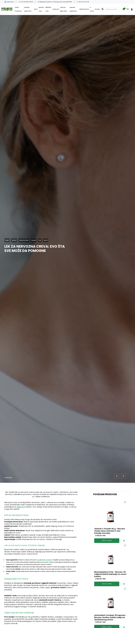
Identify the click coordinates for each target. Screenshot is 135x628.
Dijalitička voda (48, 9)
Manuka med (41, 9)
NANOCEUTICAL (84, 9)
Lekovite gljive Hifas (63, 9)
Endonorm (56, 9)
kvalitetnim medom (44, 560)
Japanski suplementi (73, 9)
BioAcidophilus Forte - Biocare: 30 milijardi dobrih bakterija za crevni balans (110, 574)
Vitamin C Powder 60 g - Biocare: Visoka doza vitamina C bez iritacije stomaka (109, 531)
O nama (92, 9)
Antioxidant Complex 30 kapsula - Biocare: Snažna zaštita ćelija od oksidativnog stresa (110, 617)
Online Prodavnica (18, 9)
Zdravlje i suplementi (27, 9)
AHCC (36, 9)
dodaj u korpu (107, 540)
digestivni (21, 507)
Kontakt (97, 9)
